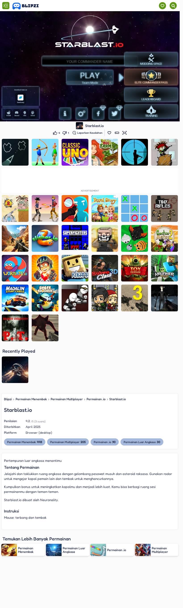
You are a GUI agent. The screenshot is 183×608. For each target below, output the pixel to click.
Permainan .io (96, 399)
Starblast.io (117, 399)
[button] (109, 133)
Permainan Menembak (31, 399)
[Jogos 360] (28, 6)
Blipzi (8, 399)
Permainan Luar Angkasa (142, 442)
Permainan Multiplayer (67, 399)
